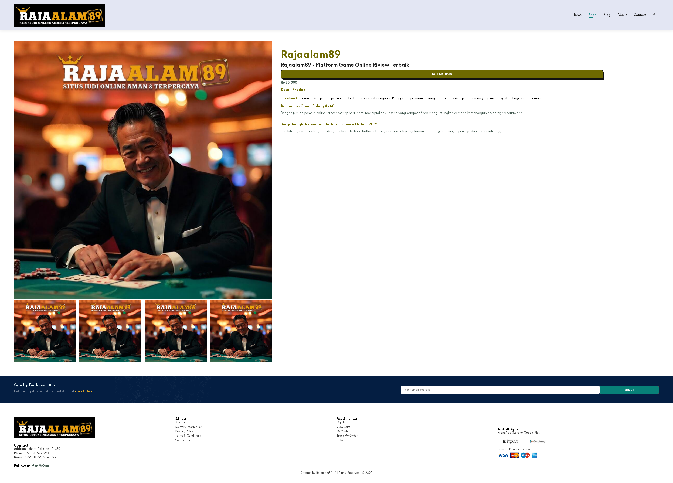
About (622, 15)
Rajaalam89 (290, 98)
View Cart (343, 427)
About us (181, 422)
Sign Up (629, 390)
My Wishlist (343, 431)
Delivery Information (188, 427)
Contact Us (182, 440)
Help (339, 440)
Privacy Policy (184, 431)
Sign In (340, 422)
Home (577, 15)
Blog (606, 15)
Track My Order (347, 435)
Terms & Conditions (188, 435)
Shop (592, 15)
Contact (640, 15)
